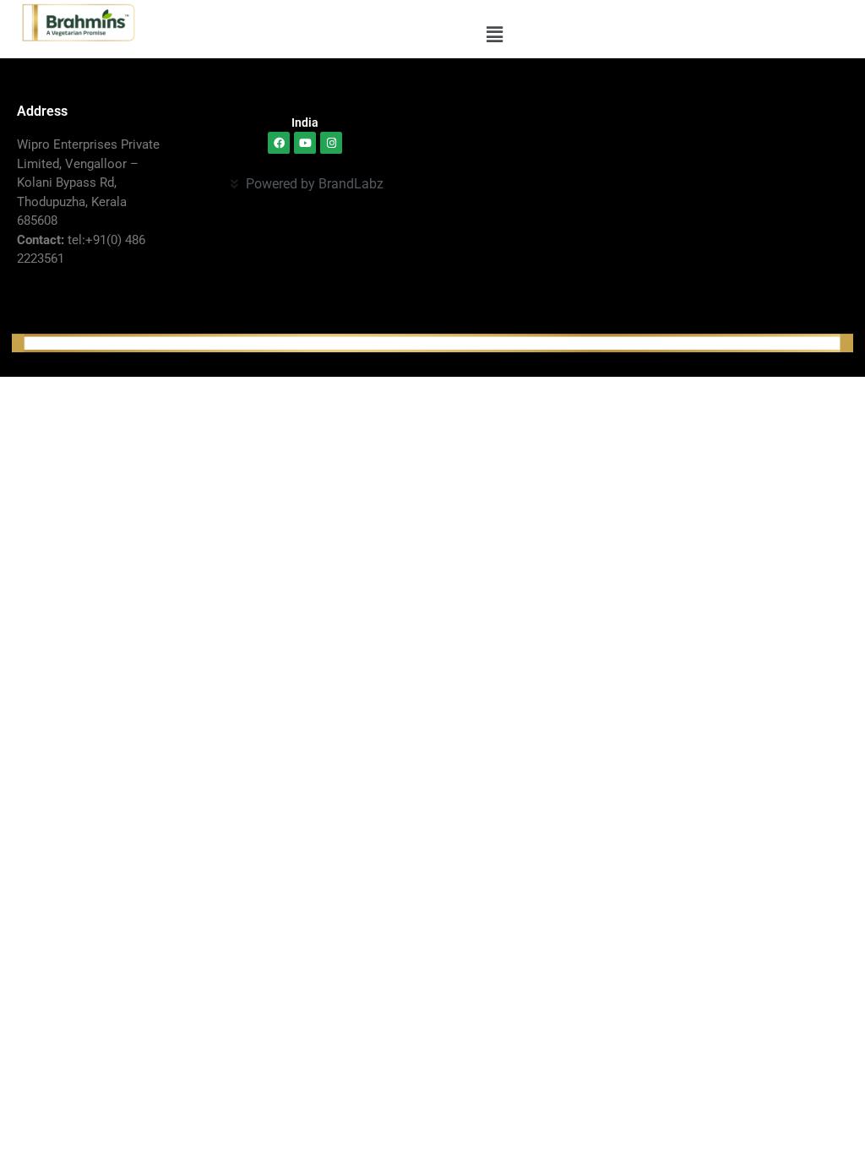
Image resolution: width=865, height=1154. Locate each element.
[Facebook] (279, 143)
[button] (494, 34)
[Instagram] (331, 143)
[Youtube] (305, 143)
